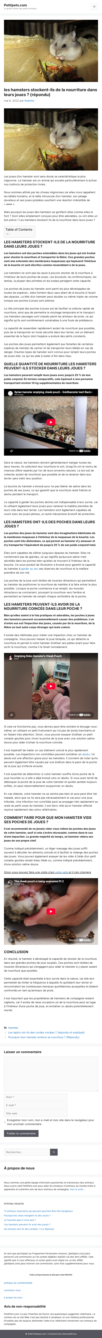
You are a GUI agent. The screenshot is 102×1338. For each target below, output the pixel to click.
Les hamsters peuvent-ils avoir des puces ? (27, 1224)
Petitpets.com (15, 5)
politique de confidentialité (18, 1283)
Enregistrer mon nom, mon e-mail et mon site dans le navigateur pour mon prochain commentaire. (50, 1122)
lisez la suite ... (78, 1189)
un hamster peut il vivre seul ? (20, 1220)
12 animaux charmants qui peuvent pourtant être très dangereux (38, 1211)
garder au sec (29, 568)
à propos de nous (13, 1297)
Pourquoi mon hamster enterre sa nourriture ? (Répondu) (43, 1037)
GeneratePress (69, 1334)
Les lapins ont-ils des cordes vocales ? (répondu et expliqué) (46, 1032)
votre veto (61, 872)
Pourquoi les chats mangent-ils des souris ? (27, 1215)
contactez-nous (12, 1290)
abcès (86, 754)
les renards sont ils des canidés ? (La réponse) (29, 1229)
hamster (13, 1027)
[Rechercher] (54, 1152)
